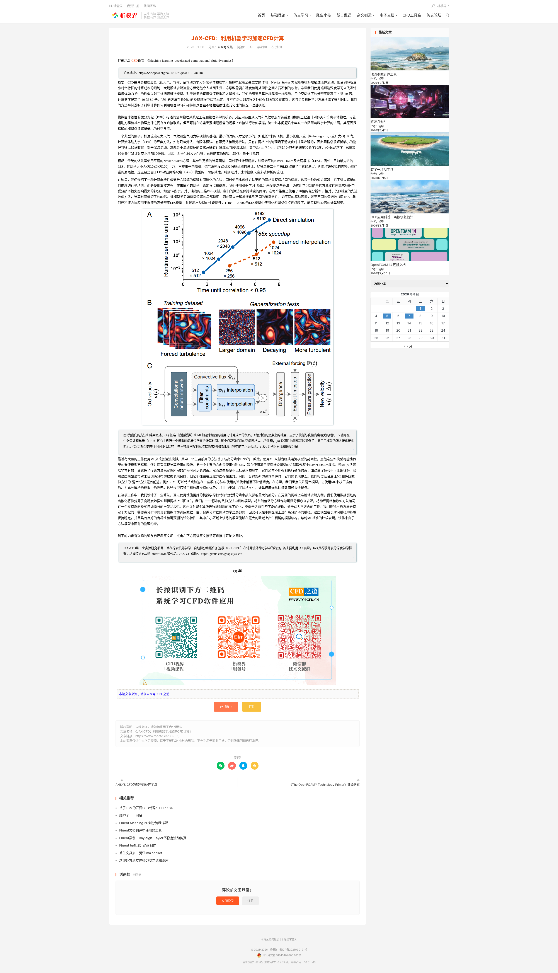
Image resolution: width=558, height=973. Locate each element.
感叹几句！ (379, 122)
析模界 (124, 15)
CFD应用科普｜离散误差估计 (392, 217)
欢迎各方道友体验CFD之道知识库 (143, 860)
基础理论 (277, 15)
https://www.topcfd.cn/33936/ (157, 736)
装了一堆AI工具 (382, 169)
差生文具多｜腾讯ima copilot (140, 853)
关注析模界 (438, 6)
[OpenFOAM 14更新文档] (410, 244)
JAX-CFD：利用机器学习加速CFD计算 (237, 38)
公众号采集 (225, 47)
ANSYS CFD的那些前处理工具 (136, 784)
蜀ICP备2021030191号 (293, 949)
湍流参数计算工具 (384, 74)
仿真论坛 (434, 15)
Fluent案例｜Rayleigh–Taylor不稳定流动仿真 (152, 838)
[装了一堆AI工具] (410, 149)
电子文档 (387, 15)
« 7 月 (408, 346)
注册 (250, 901)
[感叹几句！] (410, 101)
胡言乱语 (344, 15)
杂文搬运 (364, 15)
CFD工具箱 (412, 15)
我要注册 (133, 6)
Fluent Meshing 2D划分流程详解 (143, 823)
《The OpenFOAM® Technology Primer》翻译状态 (324, 784)
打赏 (252, 707)
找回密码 (150, 6)
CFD (134, 60)
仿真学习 (300, 15)
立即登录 (228, 901)
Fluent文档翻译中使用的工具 (140, 830)
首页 (261, 15)
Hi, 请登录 (116, 6)
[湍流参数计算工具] (410, 54)
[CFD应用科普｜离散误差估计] (410, 196)
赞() (276, 47)
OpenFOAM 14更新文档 (388, 265)
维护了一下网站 (130, 815)
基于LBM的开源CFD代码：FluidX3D (146, 808)
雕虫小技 (323, 15)
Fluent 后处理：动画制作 (137, 845)
